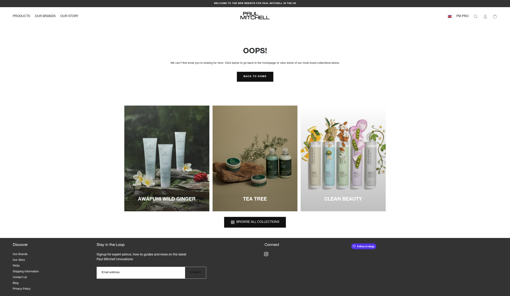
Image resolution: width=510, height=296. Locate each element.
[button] (450, 17)
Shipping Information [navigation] (26, 271)
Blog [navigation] (16, 283)
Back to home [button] (255, 76)
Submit (195, 272)
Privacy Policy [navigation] (21, 289)
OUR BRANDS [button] (45, 16)
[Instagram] (266, 254)
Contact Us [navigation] (20, 277)
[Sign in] (485, 16)
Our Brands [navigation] (20, 254)
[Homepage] (255, 16)
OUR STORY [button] (69, 16)
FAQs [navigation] (16, 266)
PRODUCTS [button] (21, 16)
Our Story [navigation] (19, 260)
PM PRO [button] (462, 16)
